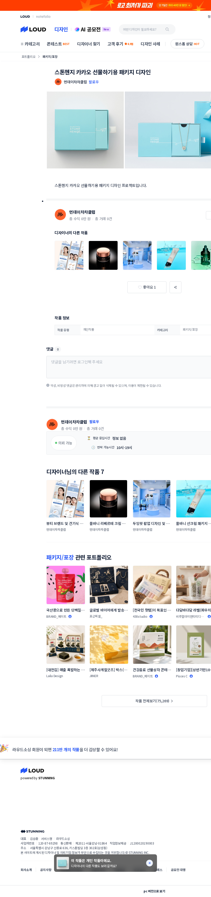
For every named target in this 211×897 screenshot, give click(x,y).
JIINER (94, 676)
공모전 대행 (178, 869)
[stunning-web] (32, 831)
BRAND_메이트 (56, 616)
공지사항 (45, 869)
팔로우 (94, 81)
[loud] (25, 16)
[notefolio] (43, 16)
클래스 (158, 869)
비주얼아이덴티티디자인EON (190, 616)
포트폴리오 (29, 56)
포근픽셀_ (96, 616)
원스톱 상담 (187, 43)
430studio (140, 616)
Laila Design (54, 676)
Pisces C (182, 676)
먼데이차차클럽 (82, 212)
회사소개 (26, 869)
